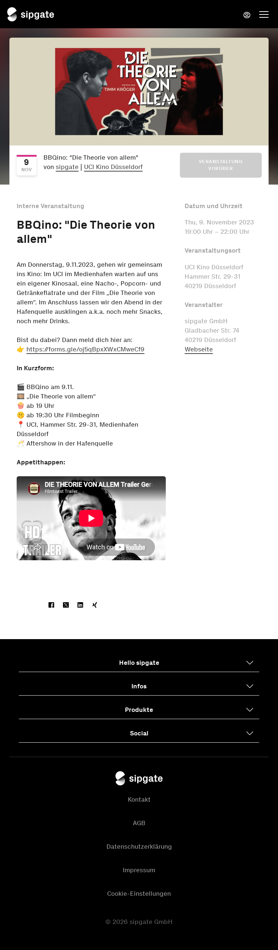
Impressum (139, 870)
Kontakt (139, 799)
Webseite (199, 349)
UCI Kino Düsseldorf (113, 167)
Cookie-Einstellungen (139, 894)
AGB (139, 823)
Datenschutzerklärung (139, 846)
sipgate (67, 167)
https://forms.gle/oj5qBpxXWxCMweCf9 (85, 349)
